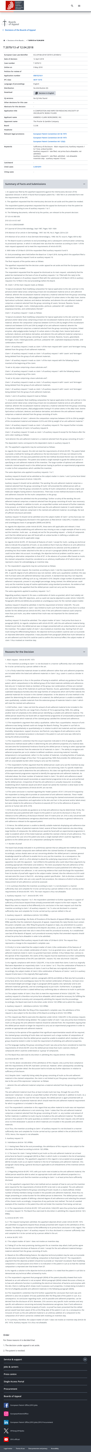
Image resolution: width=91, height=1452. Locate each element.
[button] (45, 184)
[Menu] (79, 6)
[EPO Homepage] (15, 6)
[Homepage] (4, 40)
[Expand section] (85, 1359)
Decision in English (46, 93)
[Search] (72, 6)
